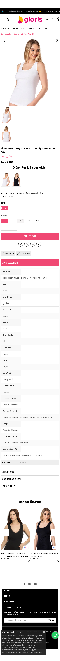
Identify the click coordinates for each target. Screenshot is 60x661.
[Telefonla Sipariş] (20, 244)
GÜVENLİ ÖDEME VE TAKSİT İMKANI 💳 (23, 11)
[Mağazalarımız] (47, 20)
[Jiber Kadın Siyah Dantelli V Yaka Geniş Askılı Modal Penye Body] (15, 528)
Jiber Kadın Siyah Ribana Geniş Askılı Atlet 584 (44, 555)
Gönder (51, 620)
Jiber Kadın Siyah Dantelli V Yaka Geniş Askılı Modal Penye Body (14, 555)
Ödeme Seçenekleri (11, 479)
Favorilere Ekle (29, 561)
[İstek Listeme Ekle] (26, 244)
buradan (26, 652)
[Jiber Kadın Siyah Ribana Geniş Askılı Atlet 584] (17, 179)
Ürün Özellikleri (10, 262)
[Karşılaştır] (32, 244)
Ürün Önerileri (9, 486)
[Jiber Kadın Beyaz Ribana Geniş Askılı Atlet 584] (6, 179)
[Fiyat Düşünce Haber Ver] (38, 244)
